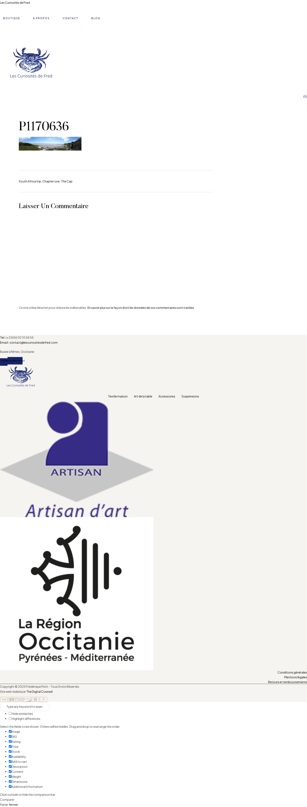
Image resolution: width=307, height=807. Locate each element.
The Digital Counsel (39, 691)
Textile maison (118, 396)
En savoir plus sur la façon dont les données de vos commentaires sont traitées (141, 307)
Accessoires (167, 396)
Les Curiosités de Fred (15, 2)
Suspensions (190, 396)
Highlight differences (25, 718)
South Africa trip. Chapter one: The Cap (45, 181)
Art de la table (143, 396)
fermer (13, 804)
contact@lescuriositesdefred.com (34, 342)
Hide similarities (22, 713)
